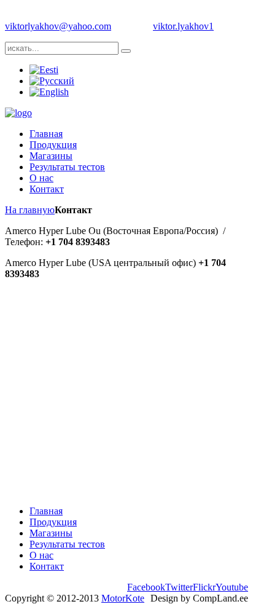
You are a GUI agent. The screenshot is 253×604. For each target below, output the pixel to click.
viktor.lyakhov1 (183, 26)
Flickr (204, 587)
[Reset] (126, 51)
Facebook (146, 587)
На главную (30, 210)
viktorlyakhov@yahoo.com (58, 26)
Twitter (179, 587)
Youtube (232, 587)
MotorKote (122, 598)
